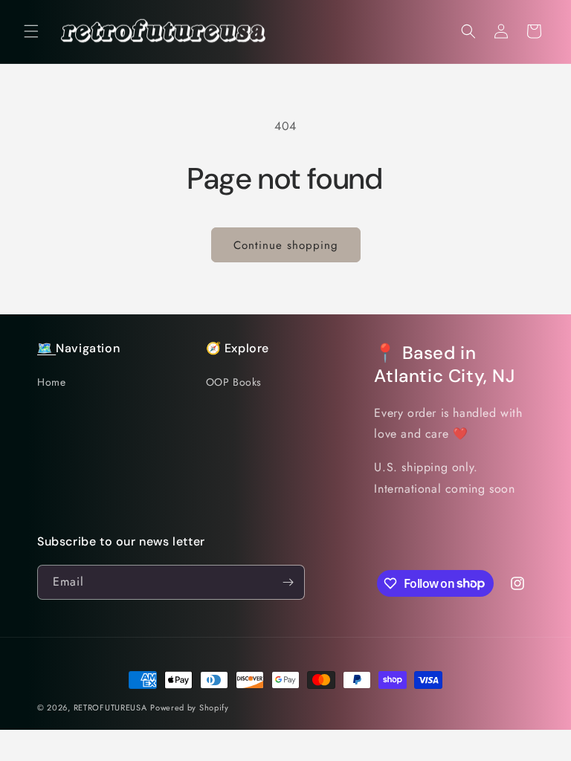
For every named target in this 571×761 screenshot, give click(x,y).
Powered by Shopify (189, 707)
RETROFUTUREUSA (110, 707)
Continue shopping (285, 245)
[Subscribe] (287, 582)
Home (51, 382)
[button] (31, 31)
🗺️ (46, 348)
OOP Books (234, 382)
